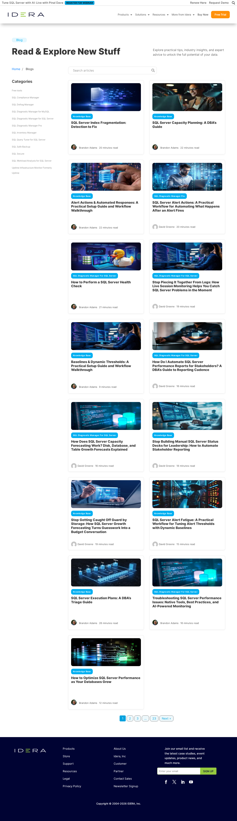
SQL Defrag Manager (23, 104)
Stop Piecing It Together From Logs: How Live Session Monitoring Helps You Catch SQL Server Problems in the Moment (186, 286)
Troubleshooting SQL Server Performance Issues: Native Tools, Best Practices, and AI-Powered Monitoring (186, 602)
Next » (166, 718)
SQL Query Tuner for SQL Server (28, 139)
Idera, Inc (120, 756)
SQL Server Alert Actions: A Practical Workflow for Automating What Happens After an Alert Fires (186, 206)
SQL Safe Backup (21, 146)
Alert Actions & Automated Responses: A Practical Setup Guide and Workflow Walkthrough (104, 206)
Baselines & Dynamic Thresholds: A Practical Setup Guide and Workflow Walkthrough (101, 366)
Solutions (140, 14)
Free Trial (220, 14)
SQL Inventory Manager (24, 132)
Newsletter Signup (126, 786)
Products (123, 14)
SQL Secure (18, 153)
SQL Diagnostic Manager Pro (27, 125)
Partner (119, 771)
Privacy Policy (72, 786)
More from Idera (181, 14)
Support (68, 763)
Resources (159, 14)
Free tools (17, 90)
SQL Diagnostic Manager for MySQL (30, 111)
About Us (120, 748)
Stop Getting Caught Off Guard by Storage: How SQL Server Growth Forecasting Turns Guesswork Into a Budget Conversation (100, 526)
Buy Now (203, 14)
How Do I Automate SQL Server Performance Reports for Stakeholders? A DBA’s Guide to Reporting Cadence (187, 366)
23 (154, 718)
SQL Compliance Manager (25, 97)
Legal (66, 778)
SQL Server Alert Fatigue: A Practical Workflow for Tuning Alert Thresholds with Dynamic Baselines (183, 524)
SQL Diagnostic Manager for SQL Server (33, 118)
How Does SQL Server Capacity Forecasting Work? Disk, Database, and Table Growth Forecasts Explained (103, 445)
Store (66, 756)
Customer (120, 763)
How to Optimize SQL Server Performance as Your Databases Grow (105, 680)
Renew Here (198, 2)
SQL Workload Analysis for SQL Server (31, 160)
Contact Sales (123, 778)
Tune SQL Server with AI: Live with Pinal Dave (32, 2)
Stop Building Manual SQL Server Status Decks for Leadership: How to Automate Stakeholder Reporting (185, 445)
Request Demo (219, 2)
